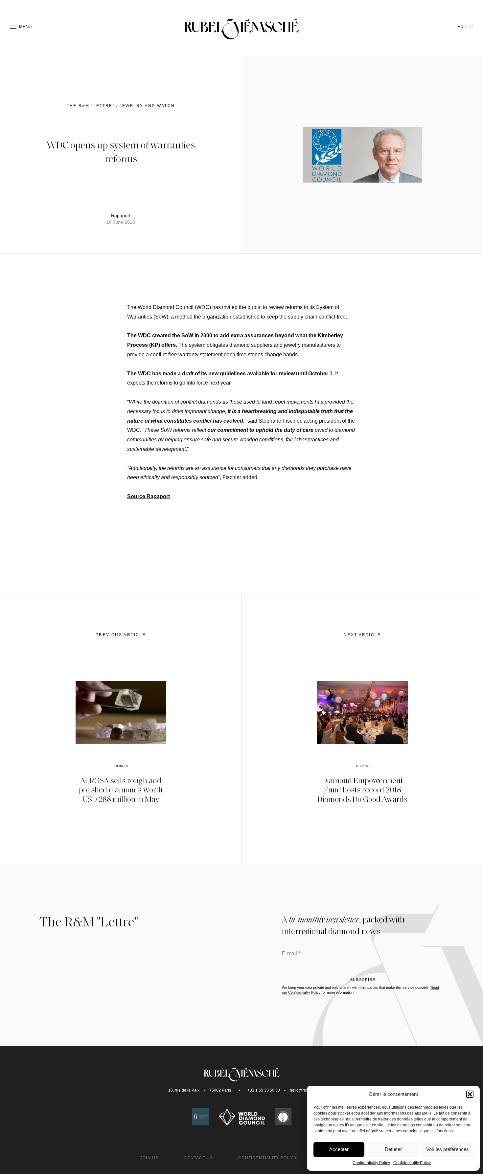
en (460, 26)
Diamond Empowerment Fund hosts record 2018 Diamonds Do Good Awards (362, 789)
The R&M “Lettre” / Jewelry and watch (121, 105)
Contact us (198, 1158)
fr (470, 26)
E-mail (291, 954)
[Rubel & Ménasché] (241, 27)
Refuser (393, 1149)
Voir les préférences (447, 1149)
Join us (149, 1158)
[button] (470, 1094)
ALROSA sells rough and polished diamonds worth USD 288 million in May (121, 789)
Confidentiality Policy (371, 1163)
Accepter (339, 1149)
